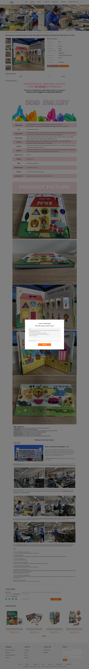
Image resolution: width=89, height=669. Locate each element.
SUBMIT (44, 344)
